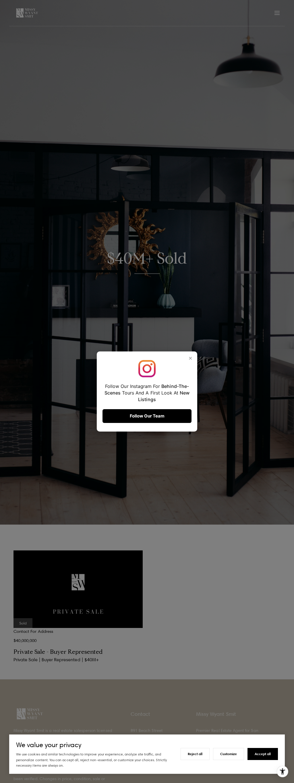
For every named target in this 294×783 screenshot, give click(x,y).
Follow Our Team (147, 416)
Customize (228, 754)
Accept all (263, 754)
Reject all (195, 754)
